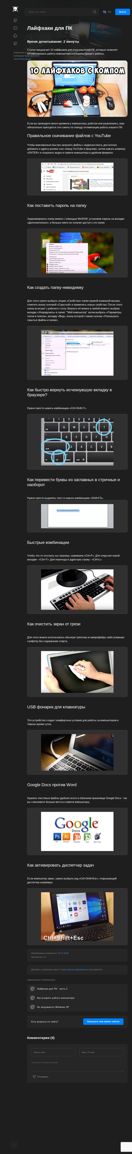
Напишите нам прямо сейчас (103, 1021)
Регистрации (25, 59)
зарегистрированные (77, 969)
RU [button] (109, 12)
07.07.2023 (63, 953)
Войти (122, 12)
